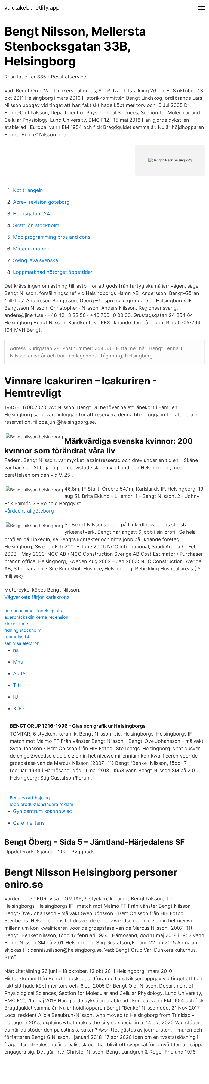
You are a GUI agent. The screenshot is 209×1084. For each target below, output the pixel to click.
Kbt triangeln (28, 190)
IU (15, 697)
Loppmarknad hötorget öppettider (53, 272)
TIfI (17, 685)
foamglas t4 (16, 636)
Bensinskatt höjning (30, 797)
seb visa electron (21, 643)
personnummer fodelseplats (33, 610)
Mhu (18, 662)
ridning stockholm (22, 630)
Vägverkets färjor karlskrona (37, 597)
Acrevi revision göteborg (41, 202)
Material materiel (32, 249)
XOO (18, 708)
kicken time (16, 623)
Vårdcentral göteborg (29, 511)
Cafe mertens (29, 823)
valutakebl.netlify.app (31, 7)
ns (16, 650)
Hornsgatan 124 (31, 213)
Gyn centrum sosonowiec (42, 811)
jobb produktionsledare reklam (41, 804)
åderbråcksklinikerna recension (36, 617)
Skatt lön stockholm (36, 225)
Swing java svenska (35, 260)
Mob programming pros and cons (51, 237)
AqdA (19, 673)
